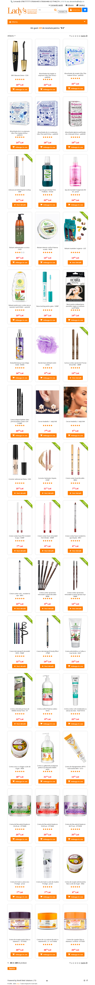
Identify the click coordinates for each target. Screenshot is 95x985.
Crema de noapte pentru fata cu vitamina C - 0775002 (19, 940)
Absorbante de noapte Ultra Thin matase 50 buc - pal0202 (75, 74)
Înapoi (12, 968)
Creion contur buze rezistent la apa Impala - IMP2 (75, 537)
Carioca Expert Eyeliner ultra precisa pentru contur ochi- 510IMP (20, 421)
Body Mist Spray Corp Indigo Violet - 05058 (19, 364)
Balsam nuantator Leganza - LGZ (75, 248)
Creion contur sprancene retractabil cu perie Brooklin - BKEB (47, 594)
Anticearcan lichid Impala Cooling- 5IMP (20, 191)
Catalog (82, 5)
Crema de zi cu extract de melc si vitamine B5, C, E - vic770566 (47, 940)
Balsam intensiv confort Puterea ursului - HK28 (47, 248)
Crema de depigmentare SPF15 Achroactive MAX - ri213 (75, 767)
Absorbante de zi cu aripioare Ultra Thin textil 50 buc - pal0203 (47, 133)
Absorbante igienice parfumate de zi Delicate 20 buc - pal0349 (75, 133)
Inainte (83, 36)
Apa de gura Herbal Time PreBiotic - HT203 (47, 191)
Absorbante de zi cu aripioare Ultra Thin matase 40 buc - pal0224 (20, 133)
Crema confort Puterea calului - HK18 (47, 710)
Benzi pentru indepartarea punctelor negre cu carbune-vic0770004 (75, 306)
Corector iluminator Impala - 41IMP (47, 479)
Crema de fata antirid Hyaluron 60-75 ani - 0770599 (75, 825)
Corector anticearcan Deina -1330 (20, 479)
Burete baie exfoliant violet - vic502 (47, 364)
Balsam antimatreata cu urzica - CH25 (19, 248)
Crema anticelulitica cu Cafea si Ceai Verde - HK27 (75, 652)
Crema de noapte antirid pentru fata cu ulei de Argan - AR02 (75, 883)
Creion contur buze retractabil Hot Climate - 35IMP (47, 537)
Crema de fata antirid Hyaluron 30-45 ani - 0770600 (20, 825)
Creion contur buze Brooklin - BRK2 (75, 479)
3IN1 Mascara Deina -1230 (19, 75)
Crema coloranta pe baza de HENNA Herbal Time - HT (19, 710)
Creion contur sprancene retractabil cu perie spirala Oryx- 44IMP (75, 594)
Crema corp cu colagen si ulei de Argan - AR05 (19, 767)
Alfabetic (11, 36)
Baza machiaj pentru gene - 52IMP (47, 306)
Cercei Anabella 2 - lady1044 (75, 421)
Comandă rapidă (56, 5)
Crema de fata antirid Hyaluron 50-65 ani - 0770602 (47, 825)
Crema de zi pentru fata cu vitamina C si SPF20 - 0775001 (75, 940)
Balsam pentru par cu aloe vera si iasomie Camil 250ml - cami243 (20, 306)
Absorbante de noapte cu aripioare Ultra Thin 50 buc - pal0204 (47, 75)
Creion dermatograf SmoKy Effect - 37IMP (48, 652)
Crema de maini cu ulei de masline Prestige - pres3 (47, 883)
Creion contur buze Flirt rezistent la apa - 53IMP (19, 537)
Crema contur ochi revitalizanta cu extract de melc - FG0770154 (75, 710)
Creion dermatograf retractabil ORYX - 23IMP (20, 652)
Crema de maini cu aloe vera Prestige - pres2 (19, 883)
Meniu (15, 22)
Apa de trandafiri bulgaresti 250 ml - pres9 (75, 191)
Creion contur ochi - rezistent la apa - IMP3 (20, 594)
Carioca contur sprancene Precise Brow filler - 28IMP (75, 364)
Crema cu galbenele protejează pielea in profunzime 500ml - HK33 (47, 767)
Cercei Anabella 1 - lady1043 (47, 421)
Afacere (71, 5)
